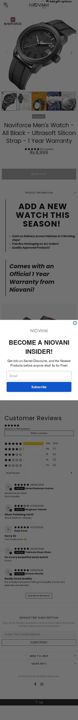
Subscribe (38, 387)
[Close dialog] (75, 323)
